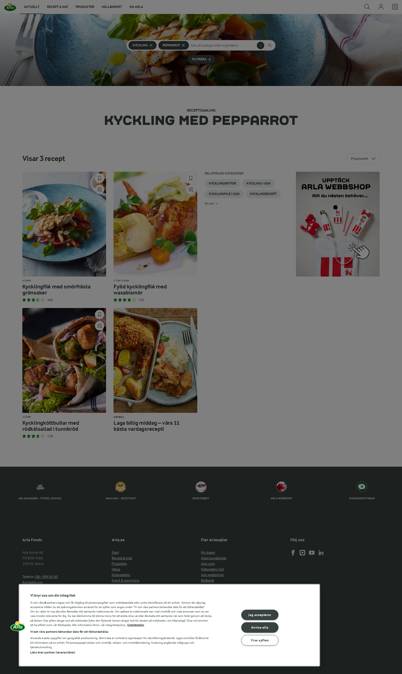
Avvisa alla (259, 628)
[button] (17, 627)
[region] (169, 625)
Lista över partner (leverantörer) (52, 652)
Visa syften (260, 640)
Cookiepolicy (135, 625)
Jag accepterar (259, 615)
